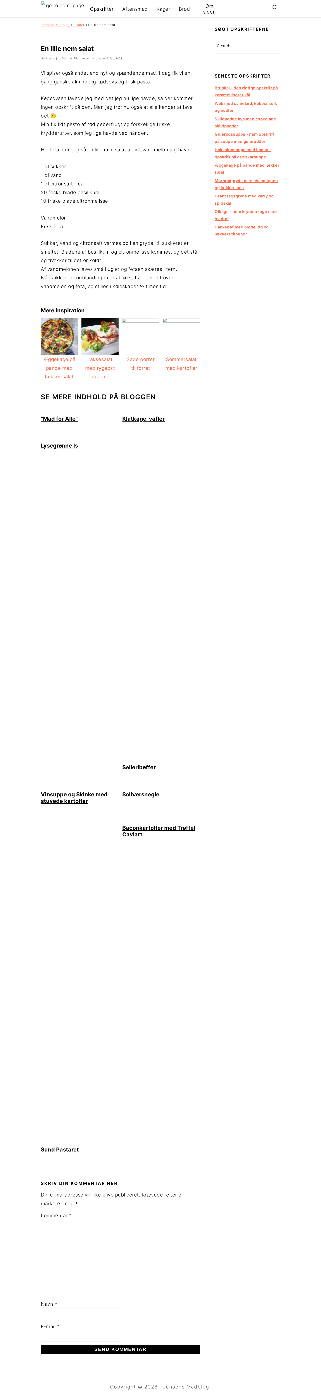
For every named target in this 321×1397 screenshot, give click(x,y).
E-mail (50, 1326)
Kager (163, 9)
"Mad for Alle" (59, 418)
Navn (49, 1304)
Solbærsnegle (140, 794)
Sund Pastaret (60, 1149)
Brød (184, 9)
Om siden (209, 9)
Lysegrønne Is (59, 445)
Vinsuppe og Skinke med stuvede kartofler (74, 797)
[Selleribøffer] (161, 759)
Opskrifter (102, 9)
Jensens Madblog (55, 25)
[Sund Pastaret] (79, 1142)
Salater (79, 25)
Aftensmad (135, 9)
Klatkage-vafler (143, 418)
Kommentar (56, 1215)
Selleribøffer (139, 767)
